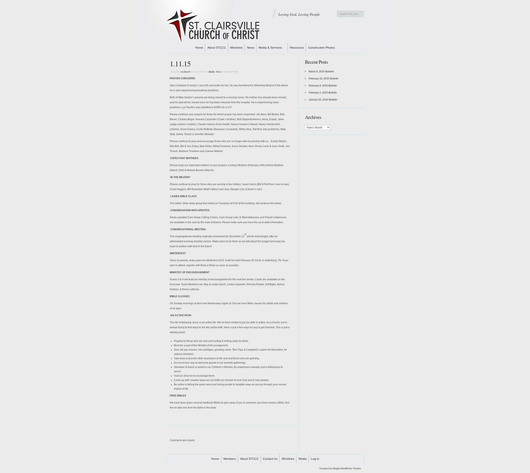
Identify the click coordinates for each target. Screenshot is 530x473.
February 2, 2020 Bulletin (323, 92)
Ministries (236, 47)
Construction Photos (321, 47)
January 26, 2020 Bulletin (323, 99)
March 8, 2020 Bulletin (321, 71)
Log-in (315, 458)
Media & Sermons (270, 47)
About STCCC (216, 47)
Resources (297, 47)
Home (199, 47)
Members (229, 458)
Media (211, 71)
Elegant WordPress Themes (347, 468)
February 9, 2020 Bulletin (323, 85)
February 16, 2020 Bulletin (323, 78)
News (250, 47)
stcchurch (185, 71)
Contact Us (270, 458)
